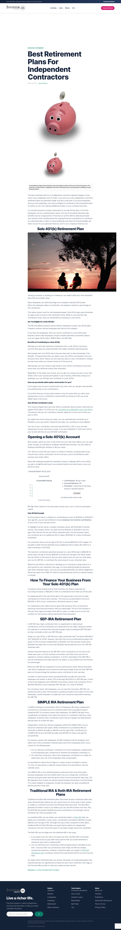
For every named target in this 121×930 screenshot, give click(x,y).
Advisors (50, 890)
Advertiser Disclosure (109, 1)
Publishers (99, 897)
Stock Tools (75, 894)
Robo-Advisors (53, 907)
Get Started (77, 493)
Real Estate (75, 900)
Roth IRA (78, 817)
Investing (31, 48)
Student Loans (77, 897)
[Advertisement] (60, 27)
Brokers (50, 894)
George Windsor (42, 83)
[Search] (39, 914)
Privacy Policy (100, 907)
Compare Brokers (108, 8)
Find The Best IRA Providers (43, 870)
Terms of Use (100, 904)
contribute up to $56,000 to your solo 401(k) (75, 410)
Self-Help (74, 904)
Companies (51, 897)
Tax (72, 907)
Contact (98, 894)
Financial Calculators (79, 890)
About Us (98, 890)
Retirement (40, 48)
